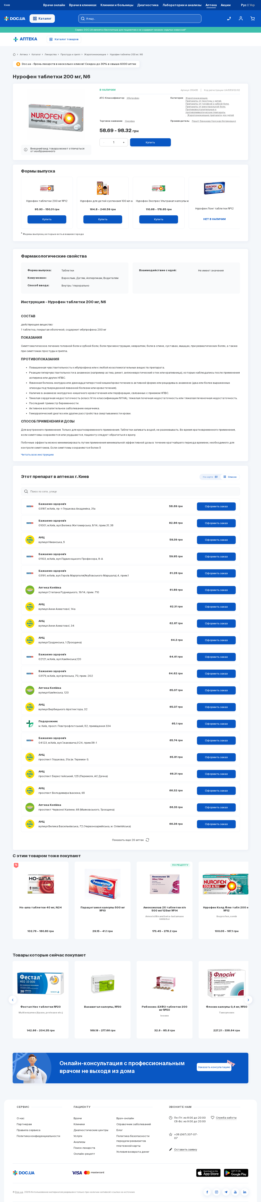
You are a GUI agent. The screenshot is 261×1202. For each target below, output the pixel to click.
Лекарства (49, 54)
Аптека (22, 54)
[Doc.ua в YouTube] (235, 1192)
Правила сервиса (28, 1130)
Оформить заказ (216, 506)
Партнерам (24, 1124)
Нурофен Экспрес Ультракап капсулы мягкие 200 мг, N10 (158, 200)
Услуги (78, 1136)
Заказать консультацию (214, 1067)
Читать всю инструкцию (37, 454)
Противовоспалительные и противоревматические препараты (205, 111)
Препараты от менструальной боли (205, 106)
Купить (150, 142)
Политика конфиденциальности (38, 1136)
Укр (252, 5)
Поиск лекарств (84, 1147)
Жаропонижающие (93, 54)
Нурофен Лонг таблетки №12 (214, 208)
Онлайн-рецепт (84, 1153)
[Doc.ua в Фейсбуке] (207, 1192)
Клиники (79, 1124)
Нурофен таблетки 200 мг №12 (46, 200)
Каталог (45, 18)
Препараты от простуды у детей (203, 101)
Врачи (78, 1118)
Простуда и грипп (68, 54)
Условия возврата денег (132, 1151)
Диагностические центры (91, 1130)
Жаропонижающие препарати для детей (210, 115)
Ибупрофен (133, 98)
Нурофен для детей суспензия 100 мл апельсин (102, 200)
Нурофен (130, 121)
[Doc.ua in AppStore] (208, 1173)
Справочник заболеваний (133, 1124)
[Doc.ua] (14, 18)
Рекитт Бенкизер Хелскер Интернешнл (214, 121)
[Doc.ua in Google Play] (236, 1173)
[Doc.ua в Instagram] (216, 1192)
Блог (119, 1130)
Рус (244, 5)
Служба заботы (226, 1117)
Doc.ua (19, 1192)
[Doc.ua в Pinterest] (244, 1192)
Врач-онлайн (125, 1118)
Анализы (79, 1141)
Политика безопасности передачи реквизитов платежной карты (132, 1141)
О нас (20, 1118)
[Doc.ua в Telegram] (226, 1192)
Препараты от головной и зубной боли (207, 104)
